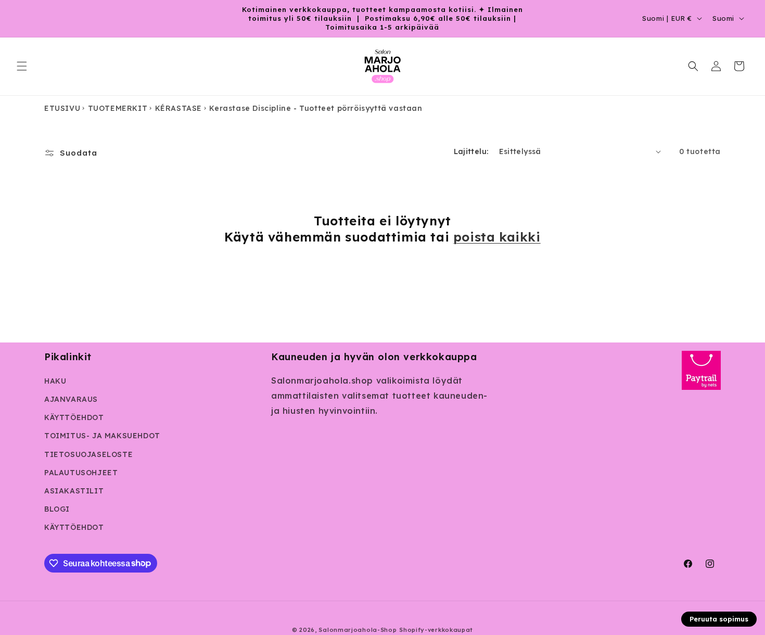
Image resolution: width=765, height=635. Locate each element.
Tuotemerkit (118, 108)
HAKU (55, 381)
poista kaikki (497, 237)
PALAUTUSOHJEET (81, 472)
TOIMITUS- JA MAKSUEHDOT (102, 435)
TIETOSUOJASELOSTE (88, 454)
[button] (21, 66)
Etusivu (62, 108)
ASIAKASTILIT (74, 491)
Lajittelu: (471, 151)
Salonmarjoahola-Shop (357, 629)
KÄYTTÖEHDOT (74, 417)
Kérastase (178, 108)
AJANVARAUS (71, 399)
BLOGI (57, 509)
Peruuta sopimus (719, 619)
